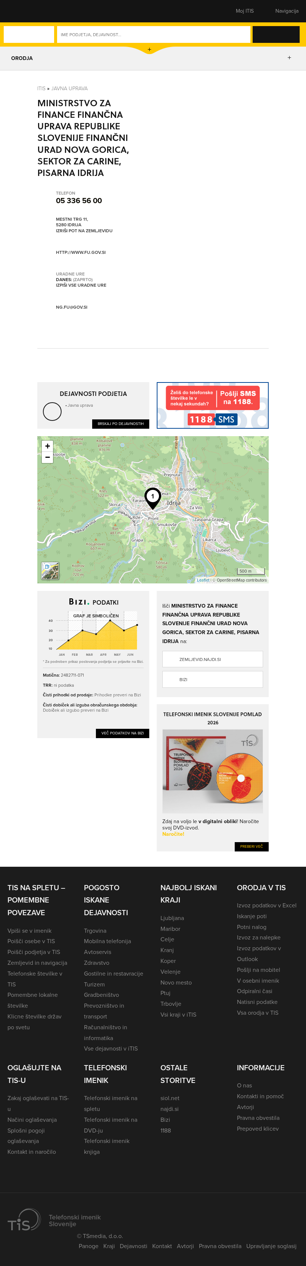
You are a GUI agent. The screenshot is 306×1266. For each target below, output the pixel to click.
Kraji (109, 1246)
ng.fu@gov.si (71, 307)
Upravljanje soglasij (271, 1246)
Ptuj (165, 993)
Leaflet (203, 580)
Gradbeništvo (101, 995)
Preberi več (251, 846)
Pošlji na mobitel (258, 970)
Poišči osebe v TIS (31, 941)
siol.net (169, 1098)
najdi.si (169, 1109)
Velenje (170, 971)
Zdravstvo (96, 962)
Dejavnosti (133, 1246)
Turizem (94, 984)
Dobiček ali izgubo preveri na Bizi (76, 710)
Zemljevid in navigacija (37, 962)
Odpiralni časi (254, 991)
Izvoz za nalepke (259, 937)
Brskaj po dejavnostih (121, 423)
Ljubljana (172, 918)
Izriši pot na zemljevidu (84, 231)
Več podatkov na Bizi (123, 733)
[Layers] (50, 571)
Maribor (170, 929)
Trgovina (95, 930)
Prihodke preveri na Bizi (117, 695)
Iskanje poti (252, 916)
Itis (41, 88)
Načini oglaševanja (32, 1119)
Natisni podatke (257, 1002)
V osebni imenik (258, 980)
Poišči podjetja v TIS (33, 952)
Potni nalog (251, 927)
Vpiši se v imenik (29, 930)
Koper (168, 961)
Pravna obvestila (258, 1118)
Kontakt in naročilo (31, 1151)
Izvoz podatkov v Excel (267, 905)
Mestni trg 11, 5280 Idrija (72, 222)
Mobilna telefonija (107, 941)
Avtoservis (97, 952)
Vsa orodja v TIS (257, 1012)
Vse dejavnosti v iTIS (111, 1048)
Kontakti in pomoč (260, 1096)
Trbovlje (170, 1003)
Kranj (167, 950)
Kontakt (162, 1246)
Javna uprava (69, 88)
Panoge (89, 1246)
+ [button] (47, 446)
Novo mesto (176, 982)
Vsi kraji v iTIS (178, 1014)
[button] (20, 11)
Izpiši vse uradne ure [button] (81, 286)
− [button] (47, 457)
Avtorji (245, 1107)
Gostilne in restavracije (113, 973)
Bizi (183, 679)
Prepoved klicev (258, 1128)
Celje (167, 939)
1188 (165, 1130)
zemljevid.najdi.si (200, 659)
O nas (244, 1085)
